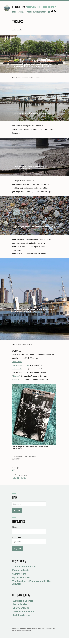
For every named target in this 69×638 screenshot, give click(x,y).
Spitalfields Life (21, 615)
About (29, 11)
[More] (49, 12)
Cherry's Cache (20, 608)
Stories (21, 11)
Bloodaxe (16, 379)
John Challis (17, 361)
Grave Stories (19, 604)
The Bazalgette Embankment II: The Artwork (31, 582)
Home (14, 11)
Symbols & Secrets (22, 600)
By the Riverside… (22, 577)
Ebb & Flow (18, 7)
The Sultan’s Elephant (24, 566)
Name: (15, 527)
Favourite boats (20, 570)
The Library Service (23, 611)
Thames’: (16, 376)
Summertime (19, 573)
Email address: (18, 537)
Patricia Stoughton (18, 456)
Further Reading (39, 11)
